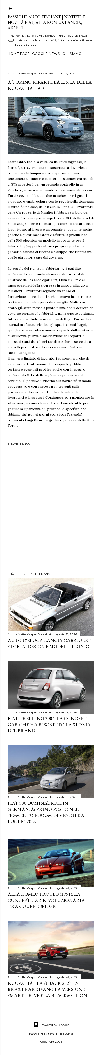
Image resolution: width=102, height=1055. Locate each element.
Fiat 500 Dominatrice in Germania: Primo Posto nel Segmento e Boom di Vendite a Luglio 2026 (46, 812)
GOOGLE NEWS (46, 54)
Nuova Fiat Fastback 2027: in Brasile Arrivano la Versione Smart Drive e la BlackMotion (47, 989)
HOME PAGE (19, 54)
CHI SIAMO (72, 54)
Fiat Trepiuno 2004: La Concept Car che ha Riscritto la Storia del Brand (49, 724)
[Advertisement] (51, 509)
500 (27, 443)
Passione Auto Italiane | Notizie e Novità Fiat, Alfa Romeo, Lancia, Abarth (46, 22)
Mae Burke (65, 1033)
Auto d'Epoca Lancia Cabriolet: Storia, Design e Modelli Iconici (50, 643)
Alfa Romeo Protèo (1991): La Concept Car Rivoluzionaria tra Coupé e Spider (46, 900)
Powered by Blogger (55, 1024)
